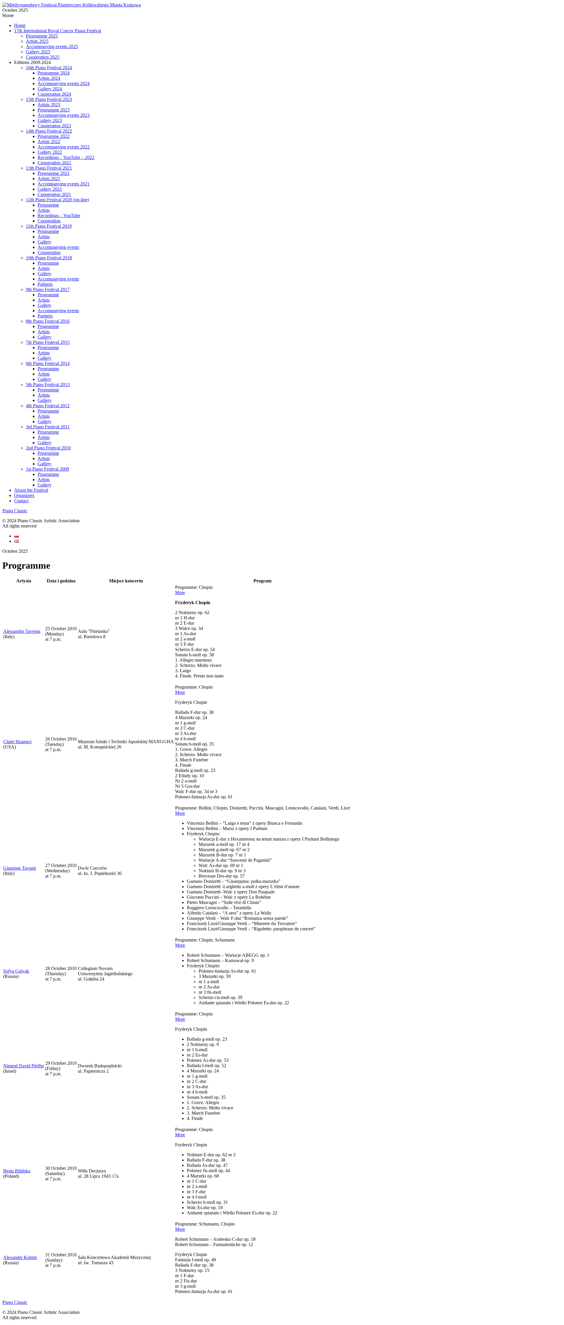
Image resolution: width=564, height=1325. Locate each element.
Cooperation (49, 220)
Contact (21, 500)
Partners (45, 284)
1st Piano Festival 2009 (47, 469)
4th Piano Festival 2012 (48, 405)
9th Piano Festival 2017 (48, 289)
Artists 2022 (49, 141)
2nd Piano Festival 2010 (48, 447)
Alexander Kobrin (20, 1257)
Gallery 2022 (50, 152)
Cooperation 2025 (42, 57)
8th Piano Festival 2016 (48, 321)
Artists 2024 (49, 78)
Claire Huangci (17, 741)
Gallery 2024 (50, 88)
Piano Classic (14, 510)
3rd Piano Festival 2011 (48, 426)
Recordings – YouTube (59, 215)
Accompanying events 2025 (52, 46)
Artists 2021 (49, 178)
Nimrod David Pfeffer (23, 1065)
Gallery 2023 (50, 120)
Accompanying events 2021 (64, 183)
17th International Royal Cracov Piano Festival (57, 30)
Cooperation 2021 (54, 194)
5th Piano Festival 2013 (48, 384)
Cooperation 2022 (54, 162)
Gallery (44, 241)
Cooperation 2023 (54, 125)
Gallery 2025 (38, 51)
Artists (44, 210)
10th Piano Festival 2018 (49, 257)
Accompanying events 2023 (64, 115)
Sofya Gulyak (16, 971)
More (180, 592)
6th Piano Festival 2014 (48, 363)
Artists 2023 (49, 104)
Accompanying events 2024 (64, 83)
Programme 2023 (54, 109)
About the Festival (31, 490)
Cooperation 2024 (54, 94)
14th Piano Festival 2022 (49, 131)
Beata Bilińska (16, 1170)
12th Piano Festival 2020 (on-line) (57, 199)
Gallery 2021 (50, 189)
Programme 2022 (54, 136)
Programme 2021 (54, 173)
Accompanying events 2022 (64, 146)
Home (20, 25)
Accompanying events (58, 247)
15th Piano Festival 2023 (49, 99)
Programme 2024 (54, 72)
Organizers (24, 495)
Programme (48, 204)
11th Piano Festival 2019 (49, 226)
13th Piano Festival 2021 (49, 167)
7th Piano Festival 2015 (48, 342)
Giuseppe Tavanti (19, 868)
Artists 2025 (37, 41)
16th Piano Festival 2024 (49, 67)
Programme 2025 (42, 35)
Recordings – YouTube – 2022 (66, 157)
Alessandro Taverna (21, 631)
